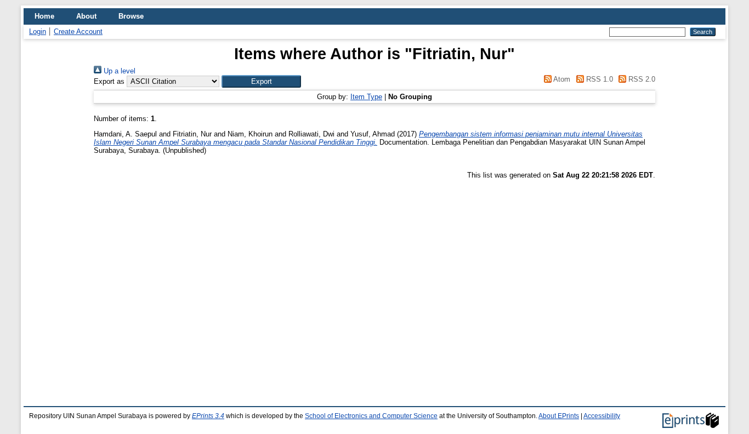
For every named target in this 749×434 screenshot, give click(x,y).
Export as (109, 81)
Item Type (366, 97)
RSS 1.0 (598, 79)
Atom (561, 79)
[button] (261, 81)
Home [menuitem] (44, 16)
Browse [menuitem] (131, 16)
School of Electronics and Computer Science (371, 416)
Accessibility (601, 416)
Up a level (118, 71)
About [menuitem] (86, 16)
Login (37, 31)
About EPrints (558, 416)
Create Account (78, 31)
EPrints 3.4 (208, 416)
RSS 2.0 (640, 79)
